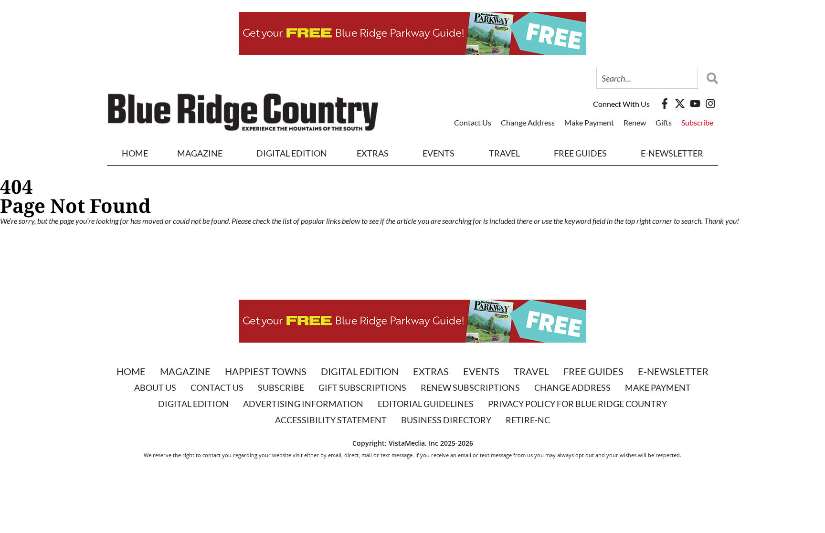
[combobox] (647, 78)
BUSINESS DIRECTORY (446, 420)
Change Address (528, 122)
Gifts (664, 122)
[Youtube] (695, 103)
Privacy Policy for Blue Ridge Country (577, 403)
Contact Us (472, 122)
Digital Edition (360, 371)
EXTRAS (373, 153)
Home (135, 153)
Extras (431, 371)
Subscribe (697, 122)
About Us (155, 387)
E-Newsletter (672, 153)
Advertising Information (303, 403)
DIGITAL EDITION (291, 153)
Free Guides (580, 153)
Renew (635, 122)
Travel (504, 153)
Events (439, 153)
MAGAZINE (199, 153)
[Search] (710, 78)
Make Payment (589, 122)
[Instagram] (710, 103)
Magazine (185, 371)
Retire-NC (528, 420)
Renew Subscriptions (470, 387)
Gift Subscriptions (362, 387)
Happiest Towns (266, 371)
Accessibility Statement (331, 420)
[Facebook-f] (664, 103)
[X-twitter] (680, 103)
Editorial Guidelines (426, 403)
